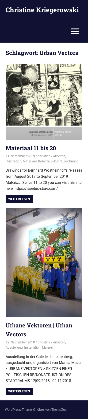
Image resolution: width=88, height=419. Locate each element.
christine (44, 156)
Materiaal (30, 161)
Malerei (47, 347)
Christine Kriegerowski (42, 9)
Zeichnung (71, 161)
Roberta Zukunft (50, 161)
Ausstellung (14, 347)
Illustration (13, 161)
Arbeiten (59, 156)
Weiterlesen (19, 199)
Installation (32, 347)
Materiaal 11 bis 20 (31, 148)
